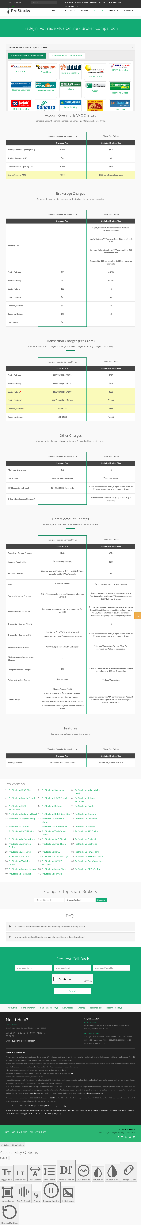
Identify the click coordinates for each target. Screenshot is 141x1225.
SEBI (45, 1132)
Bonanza (46, 113)
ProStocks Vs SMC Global (54, 839)
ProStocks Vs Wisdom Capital (89, 856)
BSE (26, 1106)
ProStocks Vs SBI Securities (54, 826)
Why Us (97, 10)
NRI (62, 10)
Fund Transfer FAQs (48, 1007)
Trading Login (116, 2)
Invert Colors (112, 1179)
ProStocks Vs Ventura (85, 826)
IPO (104, 2)
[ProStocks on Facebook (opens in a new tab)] (118, 1136)
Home (54, 10)
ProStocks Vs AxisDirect (20, 851)
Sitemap (81, 1007)
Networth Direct (120, 92)
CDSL (47, 1106)
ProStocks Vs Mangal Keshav (22, 869)
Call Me (70, 2)
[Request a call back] (137, 615)
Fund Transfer (28, 1007)
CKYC (8, 1114)
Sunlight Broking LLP (91, 1019)
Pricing (84, 10)
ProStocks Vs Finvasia (52, 873)
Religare (70, 88)
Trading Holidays (114, 1007)
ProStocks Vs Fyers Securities (88, 861)
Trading (111, 10)
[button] (34, 149)
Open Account (82, 2)
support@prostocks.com (23, 1040)
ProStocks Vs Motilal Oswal (22, 798)
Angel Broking (70, 107)
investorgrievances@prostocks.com (63, 1106)
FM (31, 1132)
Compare (101, 900)
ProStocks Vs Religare (52, 806)
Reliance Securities (21, 89)
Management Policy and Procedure (39, 1110)
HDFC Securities (120, 70)
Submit (73, 991)
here (64, 1070)
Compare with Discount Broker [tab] (67, 55)
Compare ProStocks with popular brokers (27, 47)
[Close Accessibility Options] (9, 1158)
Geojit (95, 90)
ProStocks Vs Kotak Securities (56, 814)
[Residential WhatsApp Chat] (13, 5)
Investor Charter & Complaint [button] (63, 1110)
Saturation (98, 1179)
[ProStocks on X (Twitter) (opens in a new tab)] (122, 1136)
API (72, 10)
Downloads (67, 1007)
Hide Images (68, 1201)
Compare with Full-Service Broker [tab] (27, 55)
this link (70, 1073)
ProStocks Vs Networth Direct (23, 814)
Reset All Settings (9, 1223)
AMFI (25, 1132)
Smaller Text (20, 1175)
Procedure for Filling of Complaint (121, 1110)
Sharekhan (46, 72)
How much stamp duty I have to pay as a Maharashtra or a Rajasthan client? (48, 937)
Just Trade (120, 109)
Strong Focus (7, 1201)
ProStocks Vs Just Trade (86, 818)
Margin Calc (96, 2)
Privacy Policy (11, 1110)
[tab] (70, 47)
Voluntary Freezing (18, 1114)
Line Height (49, 1179)
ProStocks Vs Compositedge (55, 856)
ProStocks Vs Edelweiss (86, 843)
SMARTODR (39, 1106)
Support (126, 10)
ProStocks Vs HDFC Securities (56, 798)
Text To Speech (23, 1201)
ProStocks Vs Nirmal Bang (87, 851)
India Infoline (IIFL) (70, 72)
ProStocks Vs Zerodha (19, 826)
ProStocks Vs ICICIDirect (20, 790)
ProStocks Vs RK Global (20, 856)
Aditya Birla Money (95, 113)
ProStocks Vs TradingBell (20, 873)
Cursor (36, 1201)
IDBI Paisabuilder (45, 90)
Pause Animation (51, 1201)
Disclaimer (21, 1110)
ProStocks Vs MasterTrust (54, 869)
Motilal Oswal (95, 76)
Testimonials (96, 1007)
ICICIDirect (21, 71)
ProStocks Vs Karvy (51, 851)
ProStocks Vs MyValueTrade (22, 839)
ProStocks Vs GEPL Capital (87, 869)
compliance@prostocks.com (93, 1093)
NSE (21, 1106)
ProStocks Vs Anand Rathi (54, 843)
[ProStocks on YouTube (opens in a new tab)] (130, 1136)
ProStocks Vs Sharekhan (53, 790)
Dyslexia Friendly (66, 1171)
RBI (18, 1132)
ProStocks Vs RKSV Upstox (21, 831)
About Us (12, 1007)
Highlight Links (129, 1179)
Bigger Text (6, 1174)
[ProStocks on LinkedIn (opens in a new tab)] (134, 1136)
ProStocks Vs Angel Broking (22, 818)
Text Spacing (35, 1175)
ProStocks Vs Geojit (84, 806)
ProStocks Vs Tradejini (85, 839)
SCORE (52, 1098)
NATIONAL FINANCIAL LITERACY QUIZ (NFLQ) (44, 1114)
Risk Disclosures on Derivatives (87, 1110)
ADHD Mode (83, 1179)
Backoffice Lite (72, 6)
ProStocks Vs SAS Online (86, 831)
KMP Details (103, 1110)
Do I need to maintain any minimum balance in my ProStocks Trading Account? (50, 926)
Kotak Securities (21, 109)
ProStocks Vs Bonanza (85, 814)
